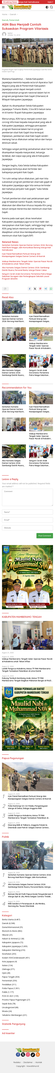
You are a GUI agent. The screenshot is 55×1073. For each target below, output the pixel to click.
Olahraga (6, 969)
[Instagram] (28, 1054)
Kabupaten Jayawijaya (11, 946)
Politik (4, 992)
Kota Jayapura (8, 961)
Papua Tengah (8, 977)
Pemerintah (14, 20)
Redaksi (17, 1062)
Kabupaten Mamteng (11, 950)
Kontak (39, 1062)
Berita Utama (8, 919)
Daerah (5, 20)
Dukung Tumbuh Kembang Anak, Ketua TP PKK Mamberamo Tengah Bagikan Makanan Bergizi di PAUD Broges (26, 679)
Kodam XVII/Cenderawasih (13, 957)
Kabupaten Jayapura (10, 942)
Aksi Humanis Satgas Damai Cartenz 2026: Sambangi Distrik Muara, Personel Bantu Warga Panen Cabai (25, 268)
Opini (4, 973)
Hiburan (5, 935)
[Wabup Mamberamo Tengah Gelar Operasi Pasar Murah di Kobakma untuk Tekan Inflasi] (41, 334)
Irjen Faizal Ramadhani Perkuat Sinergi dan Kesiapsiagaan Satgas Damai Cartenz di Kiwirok (23, 255)
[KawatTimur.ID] (19, 7)
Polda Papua (7, 988)
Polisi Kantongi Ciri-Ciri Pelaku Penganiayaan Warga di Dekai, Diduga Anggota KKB (28, 807)
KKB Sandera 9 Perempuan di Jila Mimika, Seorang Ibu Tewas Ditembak (26, 904)
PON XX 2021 (8, 996)
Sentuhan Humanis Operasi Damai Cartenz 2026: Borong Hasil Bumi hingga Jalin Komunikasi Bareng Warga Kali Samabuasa (27, 247)
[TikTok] (33, 1055)
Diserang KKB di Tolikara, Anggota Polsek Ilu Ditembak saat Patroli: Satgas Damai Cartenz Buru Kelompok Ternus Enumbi (28, 826)
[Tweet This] (35, 289)
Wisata (5, 1011)
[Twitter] (23, 1054)
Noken (5, 965)
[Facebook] (18, 1054)
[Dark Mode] (47, 7)
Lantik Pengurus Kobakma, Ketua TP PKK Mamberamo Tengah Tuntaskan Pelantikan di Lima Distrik (26, 669)
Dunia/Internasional (10, 927)
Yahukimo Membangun (12, 1015)
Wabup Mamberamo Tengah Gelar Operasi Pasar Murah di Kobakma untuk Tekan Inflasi (27, 262)
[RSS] (38, 1054)
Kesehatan (6, 954)
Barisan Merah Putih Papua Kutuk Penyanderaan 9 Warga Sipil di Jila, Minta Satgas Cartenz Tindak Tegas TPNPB (30, 895)
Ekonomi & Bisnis (9, 931)
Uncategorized (8, 1007)
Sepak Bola (7, 1003)
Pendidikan (6, 984)
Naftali (10, 33)
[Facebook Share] (30, 289)
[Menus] (4, 7)
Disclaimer (28, 1062)
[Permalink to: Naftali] (4, 34)
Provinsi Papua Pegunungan (14, 999)
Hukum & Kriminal (10, 938)
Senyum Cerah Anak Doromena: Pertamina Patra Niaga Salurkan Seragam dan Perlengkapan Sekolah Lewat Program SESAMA (27, 276)
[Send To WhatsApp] (51, 289)
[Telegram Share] (46, 289)
